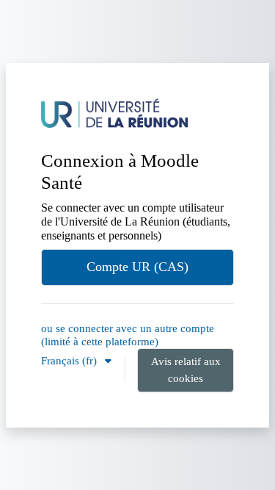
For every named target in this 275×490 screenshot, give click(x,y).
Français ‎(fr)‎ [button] (70, 360)
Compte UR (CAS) (137, 266)
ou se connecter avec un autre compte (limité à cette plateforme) (127, 334)
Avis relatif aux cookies (186, 369)
